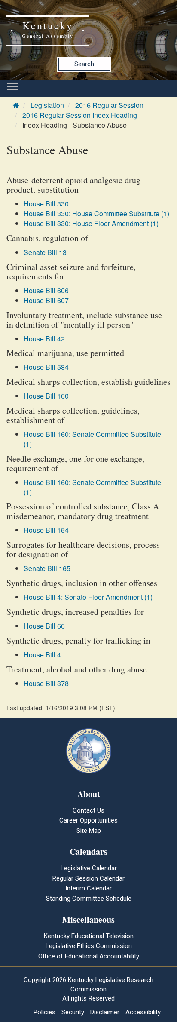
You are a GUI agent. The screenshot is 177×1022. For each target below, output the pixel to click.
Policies (44, 1012)
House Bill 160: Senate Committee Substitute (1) (92, 439)
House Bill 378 (46, 683)
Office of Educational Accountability (88, 956)
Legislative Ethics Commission (89, 946)
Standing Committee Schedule (88, 898)
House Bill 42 (44, 339)
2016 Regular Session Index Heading (79, 115)
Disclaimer (104, 1012)
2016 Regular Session (109, 105)
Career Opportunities (88, 820)
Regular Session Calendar (88, 878)
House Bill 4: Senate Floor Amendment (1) (88, 597)
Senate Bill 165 (47, 568)
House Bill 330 (46, 204)
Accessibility (143, 1012)
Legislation (47, 105)
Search (84, 64)
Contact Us (88, 810)
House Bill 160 (46, 396)
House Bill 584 (46, 367)
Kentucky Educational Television (89, 936)
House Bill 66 (44, 626)
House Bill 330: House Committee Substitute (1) (96, 213)
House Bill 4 (42, 655)
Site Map (88, 831)
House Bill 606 (46, 290)
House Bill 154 (46, 530)
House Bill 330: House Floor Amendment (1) (91, 223)
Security (72, 1012)
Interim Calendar (88, 888)
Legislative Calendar (89, 868)
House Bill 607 (46, 300)
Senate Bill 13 (45, 252)
